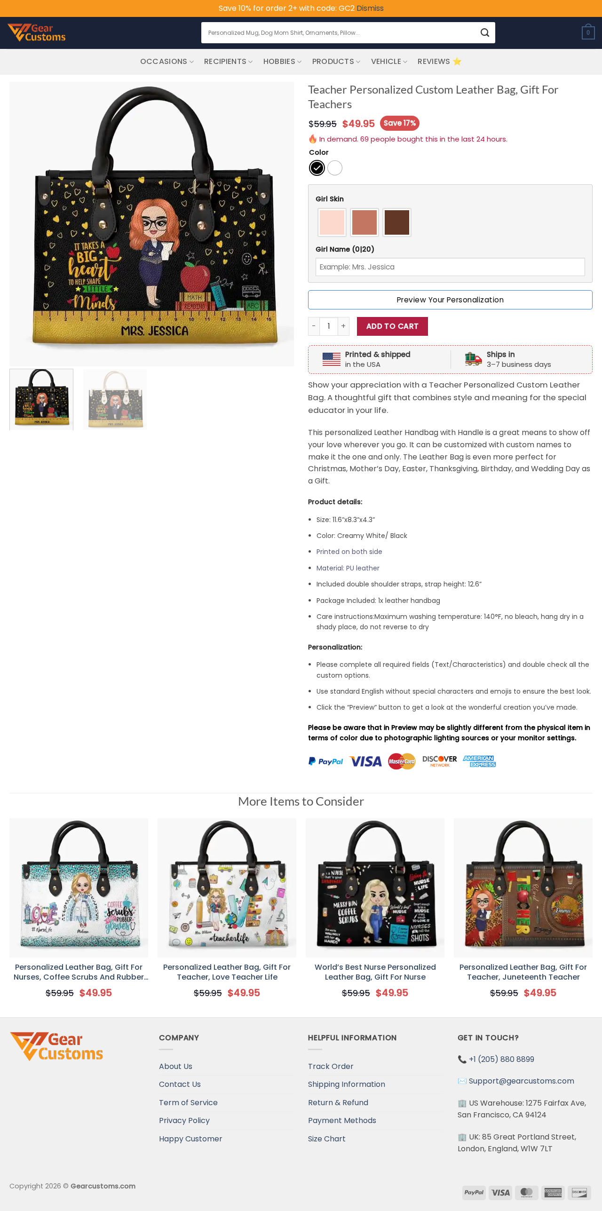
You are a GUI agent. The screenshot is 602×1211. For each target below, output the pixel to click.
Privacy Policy (184, 1120)
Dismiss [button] (370, 8)
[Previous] (26, 224)
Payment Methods (342, 1120)
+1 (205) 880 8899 (501, 1059)
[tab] (450, 199)
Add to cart (392, 326)
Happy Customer (190, 1138)
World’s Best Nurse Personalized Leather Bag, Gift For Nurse (375, 972)
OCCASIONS (164, 61)
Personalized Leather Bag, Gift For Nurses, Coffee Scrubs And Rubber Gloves (79, 972)
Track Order (331, 1066)
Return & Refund (338, 1102)
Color (319, 152)
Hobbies (279, 61)
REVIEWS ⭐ (440, 61)
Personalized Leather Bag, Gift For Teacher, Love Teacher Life (227, 972)
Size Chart (327, 1138)
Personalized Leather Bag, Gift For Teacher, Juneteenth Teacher (523, 972)
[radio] (317, 168)
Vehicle (386, 61)
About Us (175, 1066)
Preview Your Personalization (450, 300)
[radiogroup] (450, 222)
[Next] (276, 224)
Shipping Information (346, 1084)
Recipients (225, 61)
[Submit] (485, 32)
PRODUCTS (333, 61)
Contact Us (180, 1084)
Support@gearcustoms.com (521, 1081)
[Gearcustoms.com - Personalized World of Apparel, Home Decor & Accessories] (36, 33)
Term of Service (188, 1102)
